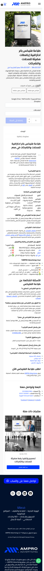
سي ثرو (38, 255)
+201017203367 (24, 393)
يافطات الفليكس (30, 230)
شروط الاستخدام (12, 537)
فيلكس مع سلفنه (33, 90)
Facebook (24, 400)
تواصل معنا (26, 528)
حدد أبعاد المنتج (23, 467)
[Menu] (37, 4)
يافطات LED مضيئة (24, 235)
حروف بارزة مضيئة (35, 360)
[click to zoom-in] (23, 29)
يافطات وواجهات (23, 454)
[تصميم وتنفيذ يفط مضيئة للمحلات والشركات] (23, 433)
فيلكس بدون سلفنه (19, 90)
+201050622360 (27, 391)
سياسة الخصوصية (30, 537)
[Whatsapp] (12, 493)
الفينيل (30, 185)
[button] (4, 4)
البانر (23, 185)
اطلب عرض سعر (17, 528)
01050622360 (16, 332)
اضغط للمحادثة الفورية (26, 395)
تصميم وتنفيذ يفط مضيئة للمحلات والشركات (23, 460)
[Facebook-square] (30, 493)
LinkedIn (38, 400)
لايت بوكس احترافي (11, 235)
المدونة (10, 528)
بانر (40, 250)
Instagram (31, 400)
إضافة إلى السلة (16, 120)
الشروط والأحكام (21, 537)
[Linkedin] (24, 493)
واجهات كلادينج (36, 362)
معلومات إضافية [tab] (23, 136)
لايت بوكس (37, 358)
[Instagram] (18, 493)
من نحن (32, 528)
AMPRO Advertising (31, 373)
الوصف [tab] (22, 131)
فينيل (39, 252)
